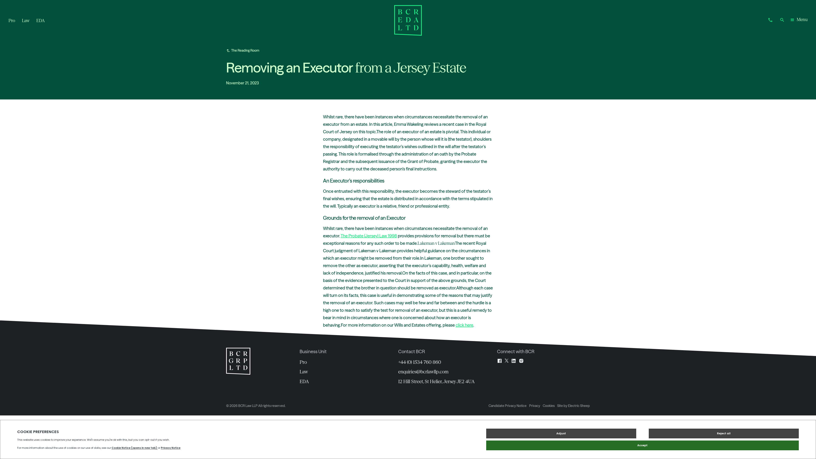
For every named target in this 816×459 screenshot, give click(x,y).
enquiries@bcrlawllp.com (423, 371)
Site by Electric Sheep (573, 406)
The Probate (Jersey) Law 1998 (369, 235)
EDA (304, 381)
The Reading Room (245, 50)
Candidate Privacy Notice (508, 406)
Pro (303, 362)
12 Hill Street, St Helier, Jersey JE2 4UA (436, 381)
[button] (798, 20)
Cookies (549, 406)
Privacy (534, 406)
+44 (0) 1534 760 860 (419, 362)
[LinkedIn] (513, 360)
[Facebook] (499, 360)
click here (464, 325)
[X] (507, 360)
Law (304, 371)
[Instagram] (521, 360)
